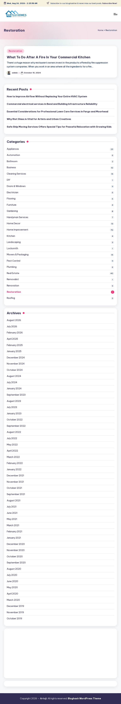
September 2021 (16, 494)
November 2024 (16, 363)
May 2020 (12, 587)
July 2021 (12, 506)
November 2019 (15, 612)
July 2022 (12, 438)
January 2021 (14, 537)
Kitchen (11, 236)
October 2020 (15, 556)
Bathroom (12, 161)
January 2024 (14, 388)
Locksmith (12, 248)
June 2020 (12, 581)
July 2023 (12, 407)
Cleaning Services (16, 173)
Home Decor (13, 223)
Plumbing (12, 267)
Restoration (15, 51)
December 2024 (16, 357)
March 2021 (13, 525)
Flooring (11, 198)
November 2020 (16, 550)
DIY (8, 179)
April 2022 (12, 450)
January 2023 (14, 413)
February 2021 (14, 531)
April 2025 (12, 338)
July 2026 (12, 326)
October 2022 (15, 419)
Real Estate (13, 273)
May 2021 (12, 519)
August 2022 (14, 432)
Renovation (13, 285)
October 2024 (15, 370)
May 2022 (12, 444)
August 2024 (14, 376)
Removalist (13, 279)
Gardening (12, 211)
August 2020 (14, 568)
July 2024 (12, 382)
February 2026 (15, 332)
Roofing (11, 298)
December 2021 (15, 475)
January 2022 (14, 469)
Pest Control (13, 260)
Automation (13, 155)
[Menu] (115, 14)
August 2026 (14, 320)
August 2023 (14, 401)
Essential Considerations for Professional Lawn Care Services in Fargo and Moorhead (57, 111)
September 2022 (16, 426)
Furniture (11, 204)
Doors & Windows (16, 186)
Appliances (13, 149)
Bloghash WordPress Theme (84, 698)
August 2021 (13, 500)
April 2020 (12, 593)
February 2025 (15, 345)
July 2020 (12, 575)
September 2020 (16, 562)
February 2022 (15, 463)
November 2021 (15, 481)
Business (11, 167)
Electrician (12, 192)
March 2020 (13, 600)
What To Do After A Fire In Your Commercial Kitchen (48, 57)
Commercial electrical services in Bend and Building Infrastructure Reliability (52, 104)
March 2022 (13, 457)
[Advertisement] (60, 653)
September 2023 (16, 394)
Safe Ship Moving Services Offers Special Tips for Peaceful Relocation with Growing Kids (59, 126)
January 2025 (14, 351)
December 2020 (16, 544)
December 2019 (15, 606)
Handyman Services (17, 217)
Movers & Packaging (18, 254)
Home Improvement (17, 229)
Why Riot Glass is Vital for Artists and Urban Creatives (39, 119)
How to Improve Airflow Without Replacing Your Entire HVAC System (47, 96)
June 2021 (12, 513)
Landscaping (14, 242)
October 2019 (14, 618)
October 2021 (14, 488)
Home (100, 30)
